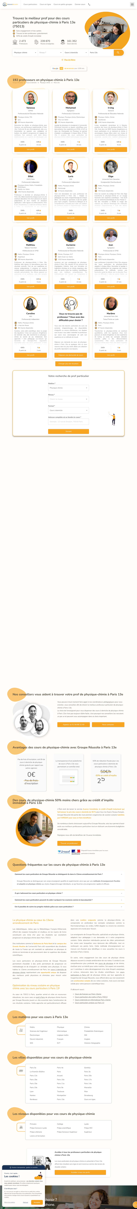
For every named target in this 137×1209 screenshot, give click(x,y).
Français (60, 1039)
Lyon (32, 1091)
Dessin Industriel (36, 1039)
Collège (60, 1124)
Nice (86, 1091)
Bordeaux (33, 1099)
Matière (51, 383)
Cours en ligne (89, 1099)
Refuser (25, 1202)
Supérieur (88, 1132)
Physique (60, 1027)
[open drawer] (132, 4)
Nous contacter (108, 724)
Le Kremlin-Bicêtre (37, 1071)
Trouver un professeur (69, 843)
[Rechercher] (119, 53)
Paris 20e (88, 1075)
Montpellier (61, 1095)
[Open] (35, 52)
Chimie (87, 1027)
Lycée (86, 1124)
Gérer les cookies (9, 1202)
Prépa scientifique (64, 1128)
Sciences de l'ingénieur (39, 1031)
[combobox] (22, 53)
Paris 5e (33, 1068)
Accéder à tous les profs (80, 1172)
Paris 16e (60, 1079)
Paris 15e (60, 1099)
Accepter (37, 1202)
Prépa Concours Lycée (38, 1128)
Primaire (33, 1124)
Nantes (32, 1095)
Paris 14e (88, 1083)
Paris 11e (60, 1083)
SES (31, 1043)
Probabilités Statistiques (93, 1031)
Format (51, 406)
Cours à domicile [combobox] (56, 410)
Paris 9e (60, 1087)
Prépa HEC (88, 1128)
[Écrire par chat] (135, 1205)
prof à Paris (40, 997)
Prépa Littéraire (36, 1132)
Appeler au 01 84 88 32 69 (73, 724)
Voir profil (30, 149)
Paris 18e (33, 1079)
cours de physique (106, 963)
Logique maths (62, 1035)
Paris (59, 1071)
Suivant (68, 431)
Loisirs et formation (37, 1136)
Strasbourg (88, 1095)
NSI (85, 1035)
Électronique (35, 1035)
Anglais (87, 1039)
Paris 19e (33, 1083)
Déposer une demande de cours (70, 355)
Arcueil (60, 1075)
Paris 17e (88, 1079)
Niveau (51, 395)
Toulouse (60, 1091)
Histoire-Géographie (92, 1043)
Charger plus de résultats (68, 364)
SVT (58, 1043)
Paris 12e (33, 1075)
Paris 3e (87, 1071)
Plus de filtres (69, 60)
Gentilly (87, 1068)
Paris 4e (60, 1068)
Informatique (62, 1031)
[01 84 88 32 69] (89, 4)
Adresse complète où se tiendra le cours (64, 417)
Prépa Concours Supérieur (67, 1132)
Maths (32, 1027)
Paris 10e (33, 1087)
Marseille (88, 1087)
